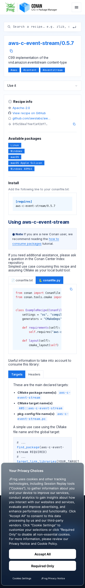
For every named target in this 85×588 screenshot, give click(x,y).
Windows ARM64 (21, 168)
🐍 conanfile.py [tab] (49, 280)
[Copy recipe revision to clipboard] (74, 124)
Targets (16, 374)
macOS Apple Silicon (26, 163)
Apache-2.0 (21, 108)
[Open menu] (76, 7)
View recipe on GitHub (29, 113)
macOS (15, 157)
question (17, 259)
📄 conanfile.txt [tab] (22, 280)
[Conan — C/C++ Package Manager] (32, 7)
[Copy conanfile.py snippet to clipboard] (71, 289)
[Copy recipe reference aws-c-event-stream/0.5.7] (11, 51)
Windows (16, 151)
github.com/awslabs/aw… (31, 118)
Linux (15, 145)
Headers (34, 374)
